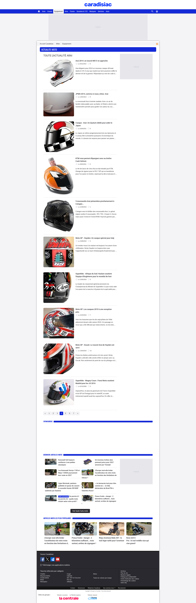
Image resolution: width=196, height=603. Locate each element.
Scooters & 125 (82, 11)
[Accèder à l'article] (51, 462)
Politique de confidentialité (128, 577)
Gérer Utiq (124, 582)
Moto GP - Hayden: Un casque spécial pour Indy (95, 238)
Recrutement (122, 588)
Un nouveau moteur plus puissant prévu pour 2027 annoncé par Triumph (104, 462)
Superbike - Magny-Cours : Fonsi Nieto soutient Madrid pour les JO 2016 (95, 381)
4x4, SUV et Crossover (74, 578)
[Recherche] (152, 11)
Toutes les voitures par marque (102, 578)
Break (42, 579)
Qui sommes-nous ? (109, 588)
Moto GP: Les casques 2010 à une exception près (94, 310)
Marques (93, 11)
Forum (72, 11)
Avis (66, 11)
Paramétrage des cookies (128, 581)
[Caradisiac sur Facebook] (42, 559)
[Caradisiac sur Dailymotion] (53, 559)
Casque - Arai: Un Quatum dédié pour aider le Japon (94, 124)
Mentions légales (126, 575)
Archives (123, 571)
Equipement (58, 11)
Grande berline (44, 578)
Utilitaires (69, 581)
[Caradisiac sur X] (47, 559)
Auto (107, 11)
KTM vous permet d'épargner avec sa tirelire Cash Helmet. (93, 159)
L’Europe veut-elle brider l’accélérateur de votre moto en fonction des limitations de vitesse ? (56, 541)
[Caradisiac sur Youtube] (58, 559)
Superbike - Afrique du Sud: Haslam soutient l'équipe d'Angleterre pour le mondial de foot (94, 275)
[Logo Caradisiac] (98, 8)
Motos (95, 574)
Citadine (42, 574)
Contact (72, 588)
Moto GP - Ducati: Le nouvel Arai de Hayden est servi (95, 346)
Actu (43, 11)
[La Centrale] (69, 600)
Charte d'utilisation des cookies (130, 579)
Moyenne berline (45, 576)
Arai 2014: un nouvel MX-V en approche (92, 61)
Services (101, 11)
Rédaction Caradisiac (94, 588)
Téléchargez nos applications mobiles (56, 565)
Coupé (69, 574)
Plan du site (124, 573)
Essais (49, 11)
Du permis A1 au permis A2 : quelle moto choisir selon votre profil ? (68, 498)
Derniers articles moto (52, 454)
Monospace (43, 581)
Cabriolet (69, 576)
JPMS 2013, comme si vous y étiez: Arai (92, 94)
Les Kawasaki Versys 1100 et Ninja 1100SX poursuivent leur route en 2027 (69, 472)
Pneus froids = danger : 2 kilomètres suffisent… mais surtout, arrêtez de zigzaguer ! (84, 540)
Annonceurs (81, 588)
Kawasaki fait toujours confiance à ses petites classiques (66, 462)
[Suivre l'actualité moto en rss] (157, 44)
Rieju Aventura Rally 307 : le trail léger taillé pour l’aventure (111, 539)
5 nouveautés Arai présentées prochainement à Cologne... (95, 202)
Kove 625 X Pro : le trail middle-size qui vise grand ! (137, 540)
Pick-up (69, 579)
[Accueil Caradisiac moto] (39, 11)
